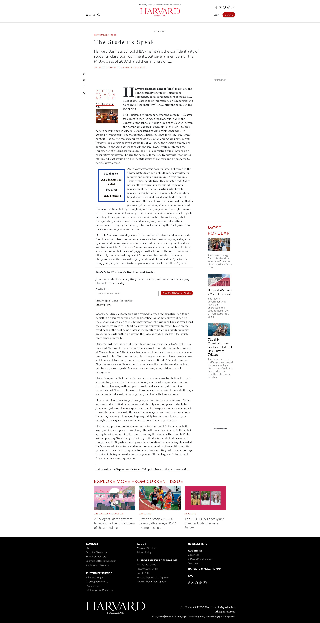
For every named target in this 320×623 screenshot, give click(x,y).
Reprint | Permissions (97, 581)
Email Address (102, 289)
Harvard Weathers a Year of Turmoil (220, 292)
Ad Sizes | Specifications (200, 559)
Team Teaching (111, 196)
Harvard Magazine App (204, 568)
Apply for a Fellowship (97, 565)
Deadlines (193, 563)
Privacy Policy (144, 552)
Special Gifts (143, 573)
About (141, 543)
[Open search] (98, 15)
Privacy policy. (103, 304)
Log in (216, 15)
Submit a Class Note (96, 552)
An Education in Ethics (105, 105)
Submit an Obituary (96, 556)
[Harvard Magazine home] (160, 12)
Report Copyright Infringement (220, 616)
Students (190, 514)
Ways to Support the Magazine (153, 577)
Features (175, 469)
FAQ (190, 575)
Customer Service (99, 573)
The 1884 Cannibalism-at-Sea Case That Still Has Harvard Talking (220, 347)
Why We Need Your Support (151, 581)
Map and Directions (147, 548)
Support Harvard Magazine (157, 560)
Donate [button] (229, 14)
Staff (88, 548)
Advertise (195, 550)
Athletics (145, 514)
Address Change (94, 577)
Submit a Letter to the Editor (101, 560)
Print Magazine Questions (99, 590)
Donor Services (94, 585)
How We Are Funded (147, 568)
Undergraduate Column (108, 514)
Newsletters (197, 543)
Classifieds (193, 554)
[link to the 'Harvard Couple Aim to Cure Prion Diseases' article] (220, 245)
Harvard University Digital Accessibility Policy (185, 616)
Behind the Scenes (146, 564)
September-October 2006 (123, 67)
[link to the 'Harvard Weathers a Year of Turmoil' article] (220, 281)
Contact (92, 543)
